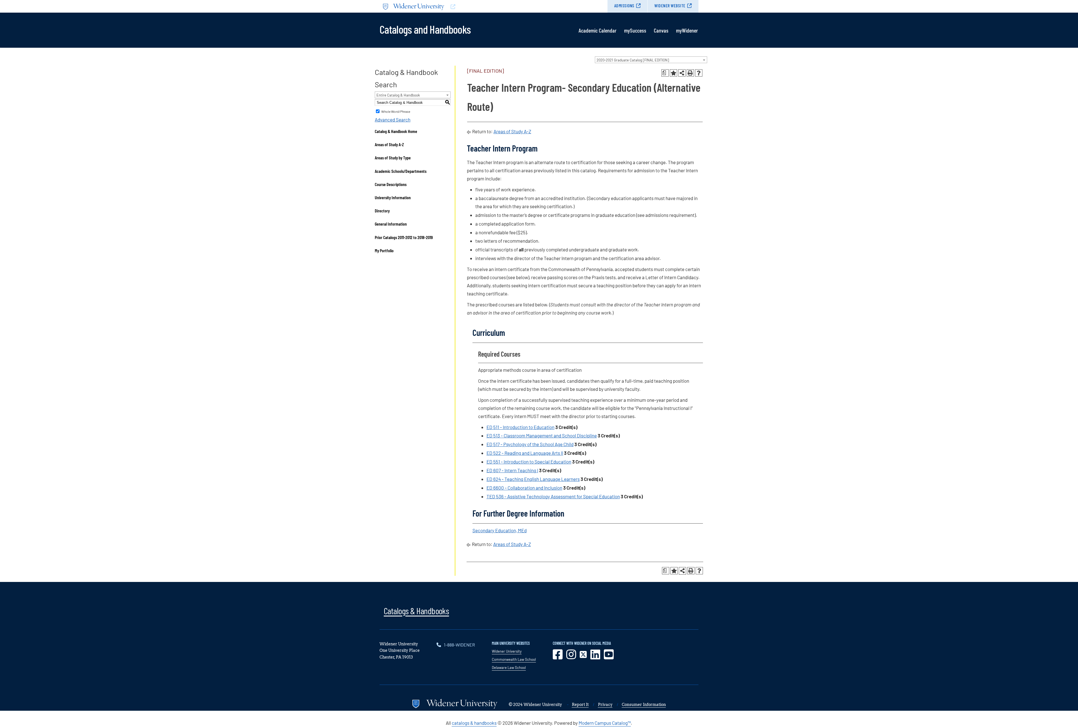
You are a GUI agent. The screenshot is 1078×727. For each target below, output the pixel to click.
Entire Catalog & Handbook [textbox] (398, 95)
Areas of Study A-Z (389, 144)
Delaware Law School (509, 667)
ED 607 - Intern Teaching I (512, 470)
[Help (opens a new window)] (698, 73)
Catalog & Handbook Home (396, 131)
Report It (580, 704)
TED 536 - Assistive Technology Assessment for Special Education (553, 496)
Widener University (507, 651)
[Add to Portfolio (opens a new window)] (673, 73)
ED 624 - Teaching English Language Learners (533, 479)
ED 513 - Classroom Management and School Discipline (542, 435)
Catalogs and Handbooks (425, 29)
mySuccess (635, 30)
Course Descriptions (390, 184)
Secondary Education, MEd (499, 530)
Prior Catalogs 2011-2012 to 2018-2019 (404, 237)
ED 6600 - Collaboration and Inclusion (524, 487)
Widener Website (670, 5)
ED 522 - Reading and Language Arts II (525, 453)
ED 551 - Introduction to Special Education (529, 461)
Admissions (624, 5)
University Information (393, 197)
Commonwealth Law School (514, 659)
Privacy (605, 704)
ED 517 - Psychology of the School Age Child (530, 444)
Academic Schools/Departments (400, 171)
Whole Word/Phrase (395, 111)
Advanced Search (392, 119)
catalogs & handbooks (474, 723)
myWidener (687, 30)
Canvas (661, 30)
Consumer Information (644, 704)
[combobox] (651, 59)
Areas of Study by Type (393, 157)
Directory (382, 210)
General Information (391, 223)
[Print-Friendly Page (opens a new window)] (690, 73)
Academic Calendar (597, 30)
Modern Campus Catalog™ (605, 723)
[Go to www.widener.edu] (459, 6)
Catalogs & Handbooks (416, 610)
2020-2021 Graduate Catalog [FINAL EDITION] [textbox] (633, 60)
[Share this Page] (682, 73)
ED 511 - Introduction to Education (520, 427)
